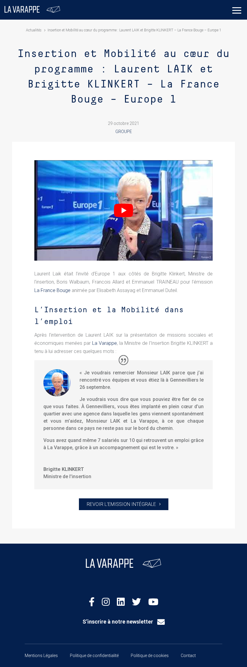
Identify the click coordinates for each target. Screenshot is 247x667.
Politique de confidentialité (94, 655)
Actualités (34, 30)
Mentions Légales (41, 655)
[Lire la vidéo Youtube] (123, 210)
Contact (188, 655)
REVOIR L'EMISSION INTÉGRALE (121, 504)
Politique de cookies (150, 655)
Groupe (123, 131)
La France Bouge (52, 290)
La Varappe (104, 343)
